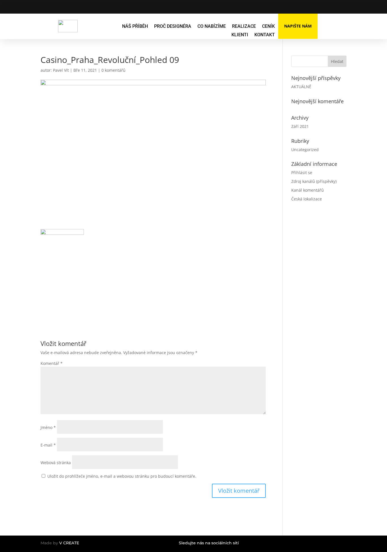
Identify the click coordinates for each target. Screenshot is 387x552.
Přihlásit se (301, 172)
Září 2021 (300, 126)
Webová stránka (56, 462)
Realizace (244, 26)
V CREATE (69, 542)
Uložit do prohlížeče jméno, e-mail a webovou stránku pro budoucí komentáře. (121, 476)
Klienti (239, 35)
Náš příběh (135, 26)
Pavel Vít (61, 70)
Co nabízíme (211, 26)
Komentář (52, 363)
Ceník (268, 26)
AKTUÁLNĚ (301, 86)
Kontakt (264, 35)
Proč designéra (172, 26)
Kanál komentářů (307, 190)
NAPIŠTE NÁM (298, 26)
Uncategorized (305, 149)
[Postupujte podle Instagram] (292, 6)
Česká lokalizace (306, 199)
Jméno (48, 427)
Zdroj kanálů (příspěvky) (314, 181)
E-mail (48, 445)
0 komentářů (113, 70)
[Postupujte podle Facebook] (281, 6)
